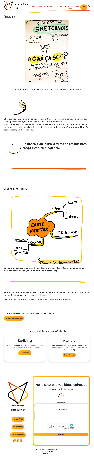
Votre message (61, 409)
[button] (89, 6)
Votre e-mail (61, 402)
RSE (65, 6)
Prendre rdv (83, 7)
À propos (70, 7)
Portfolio (76, 6)
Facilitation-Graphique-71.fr (49, 449)
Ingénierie (58, 6)
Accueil (33, 6)
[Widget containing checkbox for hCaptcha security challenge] (61, 426)
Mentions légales (47, 451)
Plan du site (47, 454)
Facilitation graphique (45, 6)
